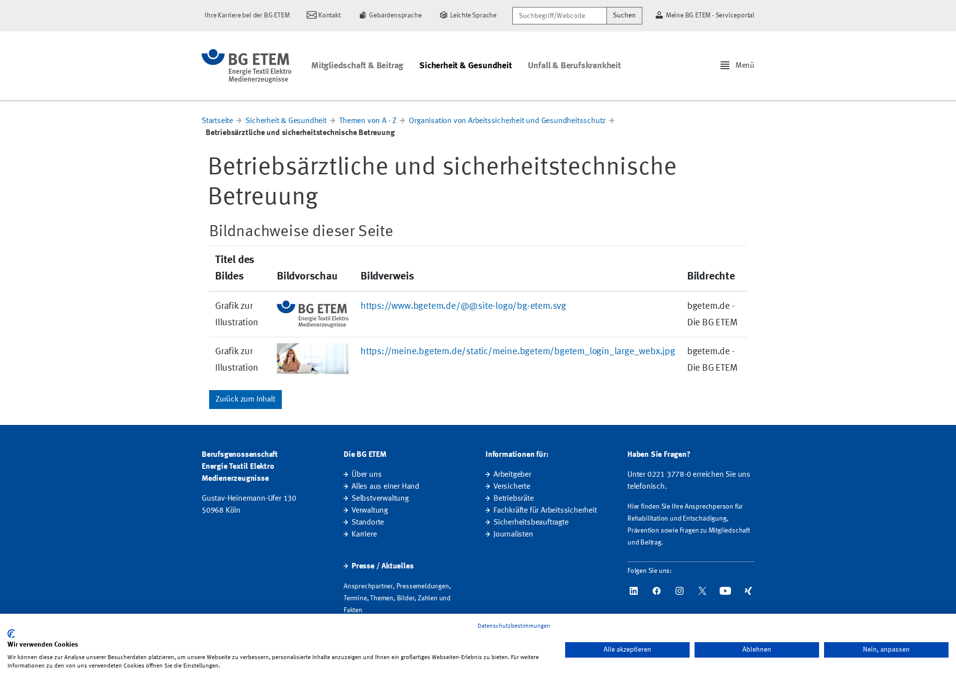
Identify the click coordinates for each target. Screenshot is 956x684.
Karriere (364, 535)
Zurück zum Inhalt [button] (245, 400)
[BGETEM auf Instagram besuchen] (679, 591)
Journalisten (513, 535)
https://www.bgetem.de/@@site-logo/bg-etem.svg (463, 306)
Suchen (624, 15)
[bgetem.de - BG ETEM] (246, 66)
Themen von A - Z (367, 121)
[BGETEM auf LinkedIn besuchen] (633, 591)
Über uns (366, 475)
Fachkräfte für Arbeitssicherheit (545, 511)
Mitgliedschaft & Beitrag (357, 65)
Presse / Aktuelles (382, 566)
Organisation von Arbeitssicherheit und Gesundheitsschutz (507, 121)
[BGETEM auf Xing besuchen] (748, 591)
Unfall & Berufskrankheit (574, 65)
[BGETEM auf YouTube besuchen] (725, 591)
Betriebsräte (513, 499)
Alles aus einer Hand (385, 487)
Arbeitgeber (512, 475)
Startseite (217, 121)
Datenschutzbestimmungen (514, 626)
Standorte (368, 523)
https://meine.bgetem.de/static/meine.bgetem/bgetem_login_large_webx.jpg (517, 352)
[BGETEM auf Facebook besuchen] (656, 591)
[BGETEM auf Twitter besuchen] (702, 591)
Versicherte (511, 487)
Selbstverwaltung (380, 499)
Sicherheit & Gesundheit (465, 65)
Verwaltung (370, 511)
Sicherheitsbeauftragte (531, 523)
